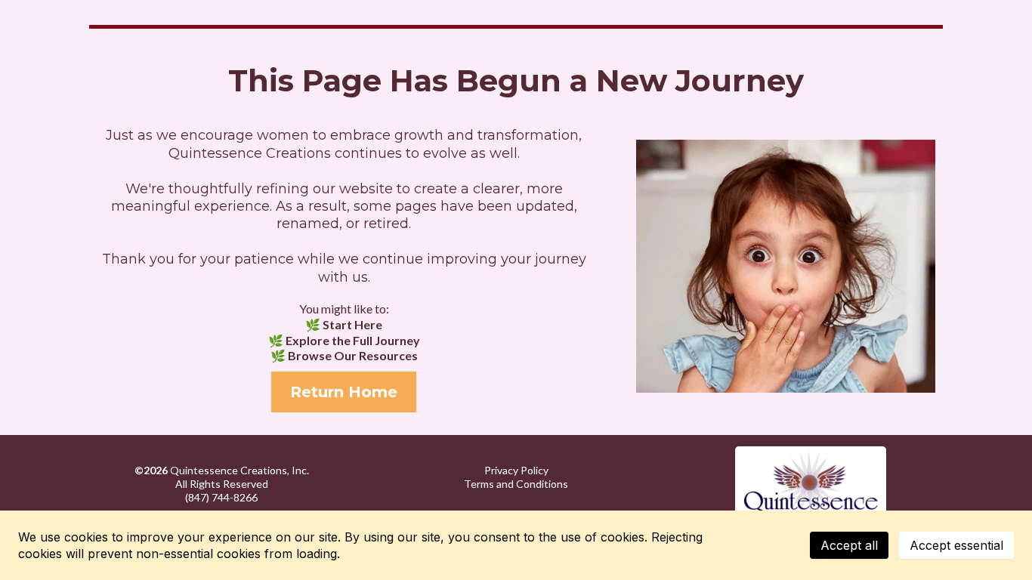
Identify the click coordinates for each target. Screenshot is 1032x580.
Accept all (849, 545)
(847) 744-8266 (221, 497)
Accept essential (956, 545)
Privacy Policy (516, 470)
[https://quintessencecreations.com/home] (811, 484)
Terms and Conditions (516, 483)
